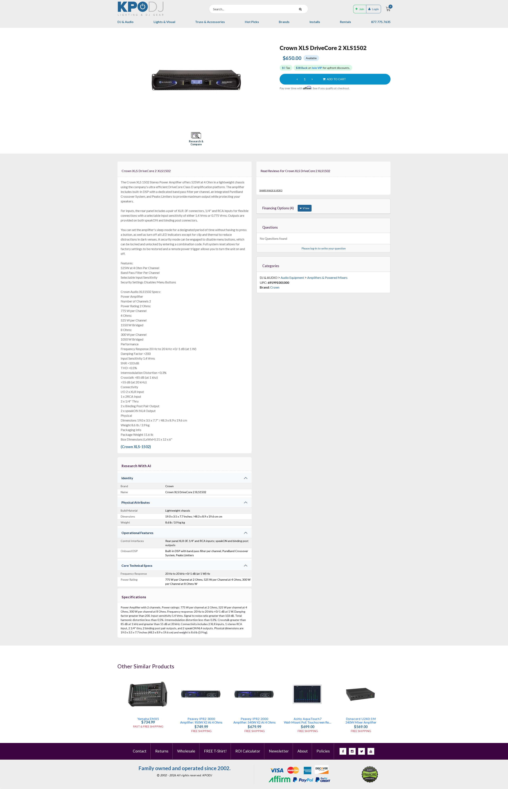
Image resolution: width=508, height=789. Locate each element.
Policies (323, 751)
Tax (286, 67)
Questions (270, 227)
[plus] (312, 79)
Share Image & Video (270, 190)
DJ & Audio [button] (125, 22)
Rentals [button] (345, 22)
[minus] (297, 79)
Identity (127, 478)
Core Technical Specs (136, 565)
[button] (196, 139)
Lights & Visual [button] (164, 22)
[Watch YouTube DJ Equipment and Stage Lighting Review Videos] (371, 751)
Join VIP (317, 67)
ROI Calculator (247, 751)
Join (361, 9)
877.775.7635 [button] (381, 22)
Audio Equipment (292, 277)
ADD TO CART (336, 79)
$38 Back (302, 67)
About (302, 751)
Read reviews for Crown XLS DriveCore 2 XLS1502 (295, 171)
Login (375, 9)
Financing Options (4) (278, 208)
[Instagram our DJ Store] (352, 751)
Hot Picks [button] (252, 22)
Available (311, 58)
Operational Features (137, 533)
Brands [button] (284, 22)
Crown (274, 287)
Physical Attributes (135, 502)
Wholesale (186, 751)
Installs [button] (315, 22)
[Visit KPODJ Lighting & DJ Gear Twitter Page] (361, 751)
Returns (161, 751)
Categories (270, 266)
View (306, 208)
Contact (139, 751)
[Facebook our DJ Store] (343, 751)
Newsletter (279, 751)
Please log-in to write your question (323, 248)
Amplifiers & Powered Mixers (327, 277)
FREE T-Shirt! (215, 751)
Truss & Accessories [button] (210, 22)
